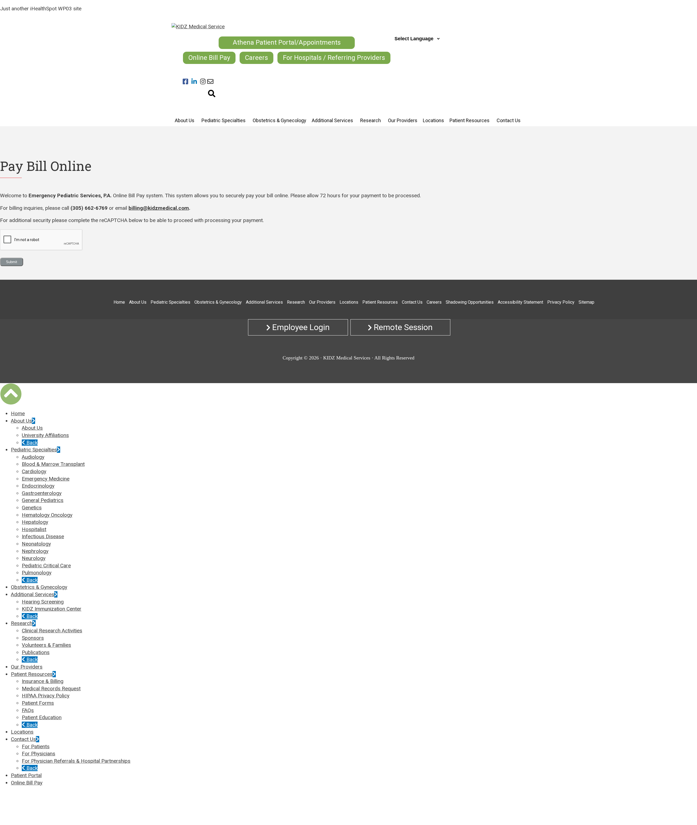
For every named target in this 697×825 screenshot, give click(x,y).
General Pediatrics (42, 500)
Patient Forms (38, 703)
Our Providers (322, 302)
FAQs (28, 710)
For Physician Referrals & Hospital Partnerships (76, 761)
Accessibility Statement (520, 302)
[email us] (210, 81)
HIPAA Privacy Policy (45, 695)
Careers (256, 57)
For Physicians (38, 753)
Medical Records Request (51, 688)
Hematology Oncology (47, 515)
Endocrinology (38, 486)
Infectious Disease (43, 536)
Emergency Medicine (45, 479)
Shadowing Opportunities (470, 302)
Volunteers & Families (46, 645)
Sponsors (33, 638)
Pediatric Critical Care (46, 565)
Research (296, 302)
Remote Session (402, 327)
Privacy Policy (560, 302)
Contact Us (412, 302)
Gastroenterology (42, 493)
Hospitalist (34, 529)
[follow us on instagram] (203, 81)
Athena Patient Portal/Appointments (287, 42)
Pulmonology (36, 573)
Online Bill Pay (209, 57)
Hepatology (35, 522)
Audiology (33, 457)
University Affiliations (45, 435)
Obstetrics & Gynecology (218, 302)
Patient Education (42, 717)
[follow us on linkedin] (195, 81)
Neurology (33, 558)
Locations (349, 302)
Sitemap (586, 302)
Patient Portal (26, 775)
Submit (11, 262)
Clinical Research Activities (52, 630)
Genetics (32, 507)
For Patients (36, 746)
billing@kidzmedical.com (159, 208)
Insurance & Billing (42, 681)
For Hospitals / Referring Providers (334, 57)
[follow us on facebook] (187, 81)
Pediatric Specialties (170, 302)
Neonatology (36, 544)
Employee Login (300, 327)
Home (119, 302)
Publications (36, 652)
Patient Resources (380, 302)
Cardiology (34, 471)
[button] (11, 394)
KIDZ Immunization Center (51, 609)
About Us (137, 302)
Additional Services (264, 302)
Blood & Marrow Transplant (53, 464)
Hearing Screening (43, 602)
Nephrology (35, 551)
